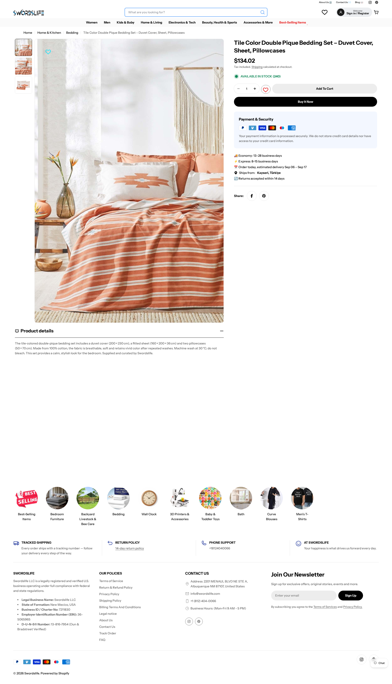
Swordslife (31, 673)
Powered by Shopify (55, 673)
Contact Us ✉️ (343, 2)
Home (27, 33)
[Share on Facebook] (252, 196)
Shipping (257, 66)
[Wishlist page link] (324, 12)
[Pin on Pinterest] (264, 196)
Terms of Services (325, 607)
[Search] (262, 12)
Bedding (72, 33)
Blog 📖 (359, 2)
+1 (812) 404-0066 (203, 601)
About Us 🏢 (325, 2)
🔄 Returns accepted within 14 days (259, 178)
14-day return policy (129, 548)
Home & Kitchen (49, 33)
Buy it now (305, 102)
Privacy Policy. (352, 607)
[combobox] (196, 12)
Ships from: (260, 173)
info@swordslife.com (205, 594)
